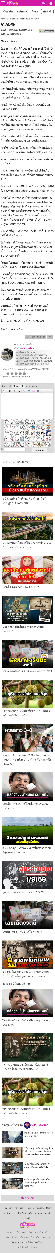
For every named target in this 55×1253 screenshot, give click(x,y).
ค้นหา (35, 11)
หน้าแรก (4, 19)
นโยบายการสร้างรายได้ (29, 1237)
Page (27, 1218)
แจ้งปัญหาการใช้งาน (34, 1242)
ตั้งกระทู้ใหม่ (27, 1197)
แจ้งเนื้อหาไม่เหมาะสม (27, 1247)
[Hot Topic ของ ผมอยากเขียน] (7, 360)
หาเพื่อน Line (10, 1213)
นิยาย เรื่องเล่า (39, 1125)
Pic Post (22, 1213)
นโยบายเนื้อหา (11, 1237)
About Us (46, 1237)
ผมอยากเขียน (15, 34)
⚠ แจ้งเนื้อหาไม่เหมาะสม (35, 337)
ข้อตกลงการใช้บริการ (16, 1232)
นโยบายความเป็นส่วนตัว (38, 1232)
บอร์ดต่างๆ (22, 11)
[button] (4, 391)
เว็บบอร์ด (8, 11)
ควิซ (30, 1213)
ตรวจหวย (19, 1208)
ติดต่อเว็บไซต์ (17, 1242)
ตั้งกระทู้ (47, 11)
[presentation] (3, 391)
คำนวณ (38, 1213)
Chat (48, 1208)
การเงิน (48, 1213)
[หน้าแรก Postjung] (12, 3)
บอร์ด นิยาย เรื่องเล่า (28, 19)
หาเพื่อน (40, 1208)
